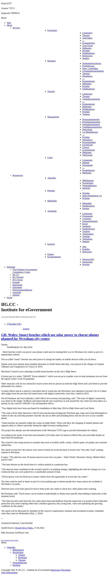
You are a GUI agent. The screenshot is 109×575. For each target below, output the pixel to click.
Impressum (55, 570)
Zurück (26, 329)
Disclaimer (66, 570)
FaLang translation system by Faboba (9, 540)
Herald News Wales (24, 528)
